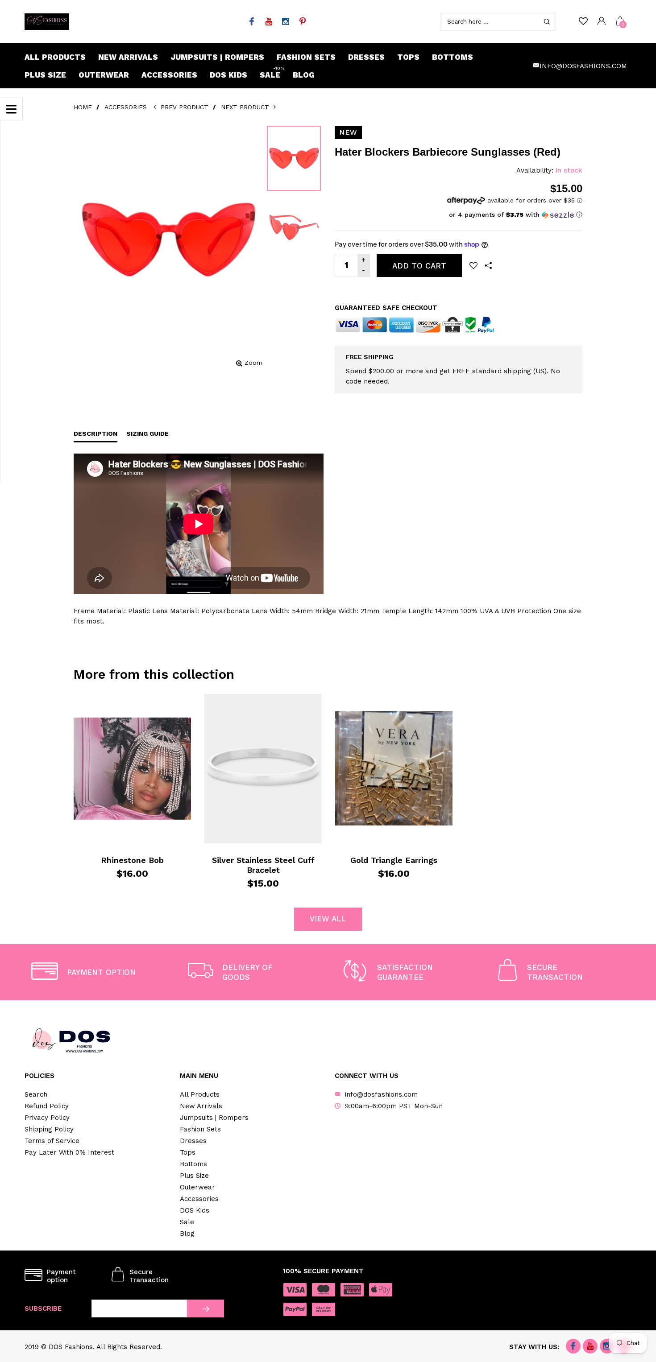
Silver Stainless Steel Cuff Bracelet (263, 865)
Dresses (366, 57)
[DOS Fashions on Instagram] (285, 22)
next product (247, 107)
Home (83, 107)
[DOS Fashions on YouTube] (268, 22)
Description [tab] (95, 433)
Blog (304, 74)
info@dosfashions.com (583, 66)
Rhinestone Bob (132, 860)
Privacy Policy (47, 1118)
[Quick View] (95, 707)
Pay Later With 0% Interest (69, 1152)
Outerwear (104, 74)
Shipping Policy (49, 1129)
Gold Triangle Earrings (393, 860)
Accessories (169, 74)
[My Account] (601, 21)
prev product (184, 107)
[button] (514, 214)
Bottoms (452, 57)
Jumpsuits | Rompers (217, 57)
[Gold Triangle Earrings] (394, 768)
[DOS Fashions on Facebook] (251, 22)
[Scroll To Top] (631, 1282)
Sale (272, 72)
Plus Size (45, 74)
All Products (55, 57)
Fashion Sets (306, 57)
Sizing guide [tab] (147, 433)
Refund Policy (47, 1106)
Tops (408, 57)
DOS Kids (228, 74)
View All (328, 918)
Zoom (253, 362)
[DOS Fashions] (47, 21)
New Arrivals (128, 57)
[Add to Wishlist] (473, 265)
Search (36, 1094)
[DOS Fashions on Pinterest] (302, 22)
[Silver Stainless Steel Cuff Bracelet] (263, 768)
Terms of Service (52, 1141)
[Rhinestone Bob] (132, 768)
